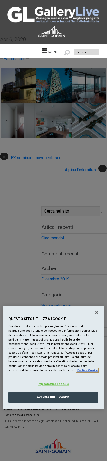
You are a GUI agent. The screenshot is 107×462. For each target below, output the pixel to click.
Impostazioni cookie (53, 384)
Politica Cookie (87, 370)
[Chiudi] (97, 312)
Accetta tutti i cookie (53, 397)
